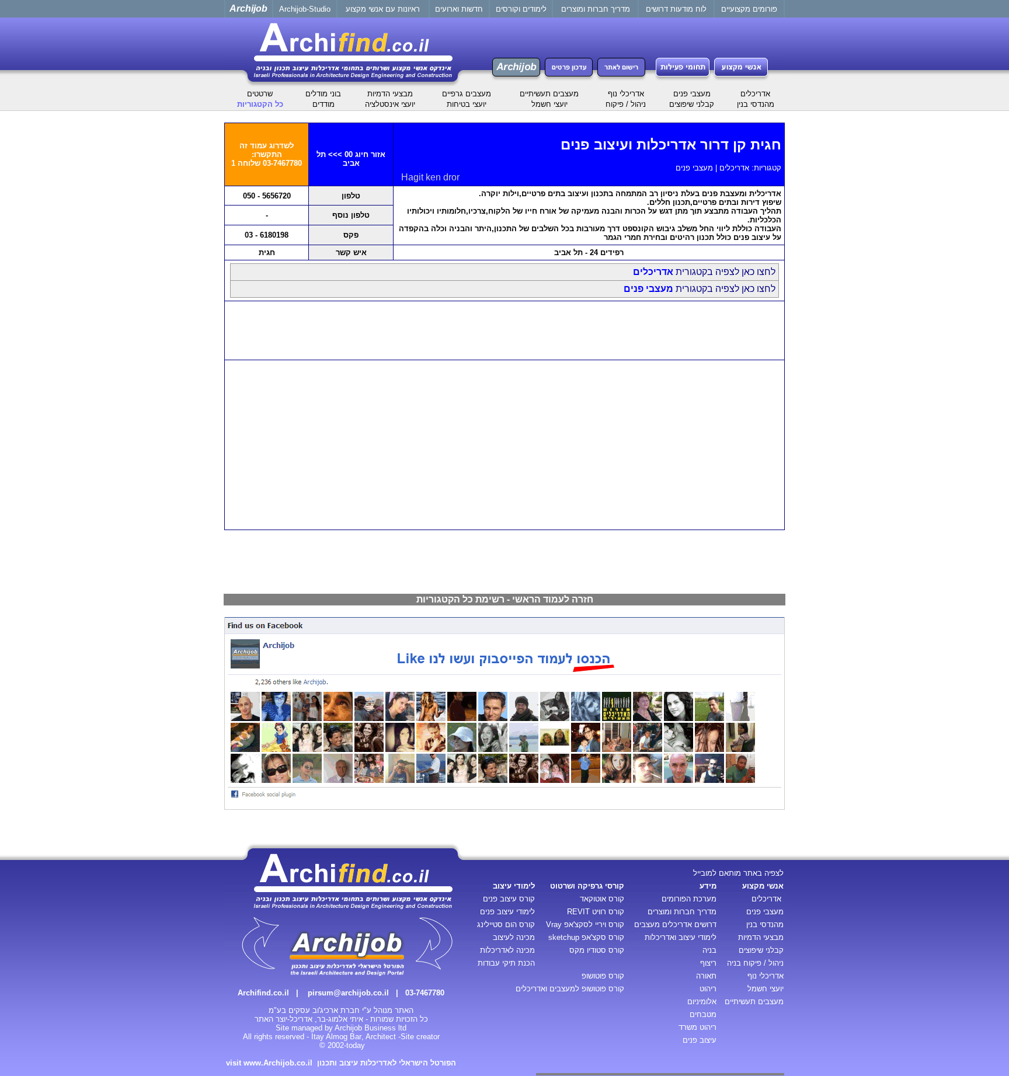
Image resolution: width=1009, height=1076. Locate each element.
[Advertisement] (504, 330)
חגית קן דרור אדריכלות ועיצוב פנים (671, 144)
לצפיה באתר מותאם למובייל (738, 873)
